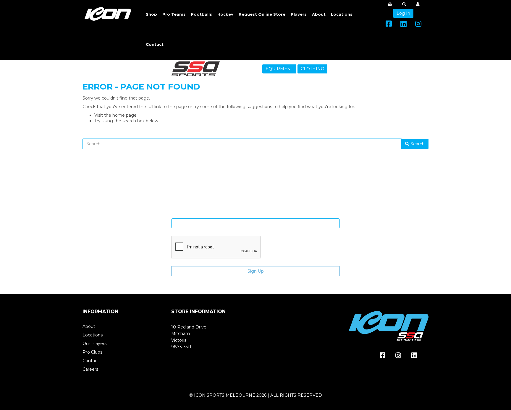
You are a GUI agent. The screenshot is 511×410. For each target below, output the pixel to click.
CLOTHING (312, 68)
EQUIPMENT (279, 68)
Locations (341, 14)
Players (299, 14)
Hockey (225, 14)
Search (417, 144)
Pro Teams (174, 14)
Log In (403, 13)
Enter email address (255, 214)
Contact (155, 44)
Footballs (201, 14)
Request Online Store (262, 14)
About (319, 14)
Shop (151, 14)
